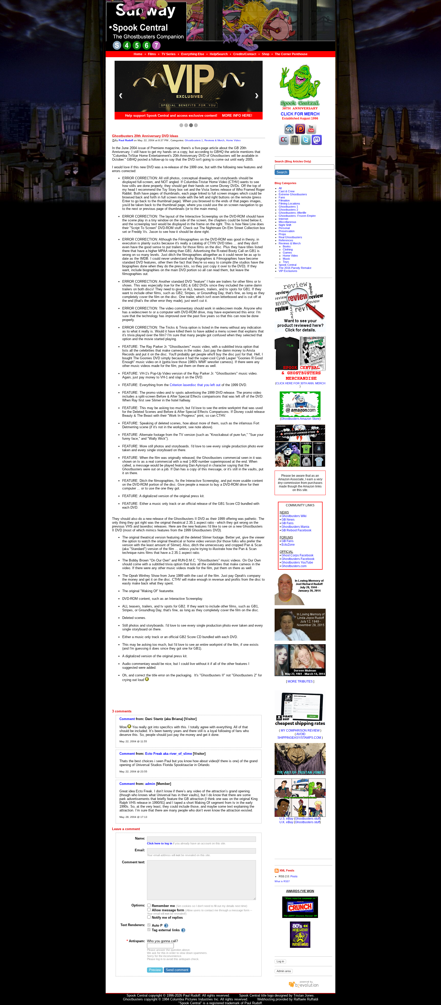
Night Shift (285, 224)
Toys (286, 261)
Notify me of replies (167, 917)
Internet (283, 218)
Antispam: (136, 941)
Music (286, 258)
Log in (280, 961)
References (286, 240)
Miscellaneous (287, 221)
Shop (265, 54)
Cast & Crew (287, 191)
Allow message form (167, 910)
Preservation (287, 231)
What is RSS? (282, 881)
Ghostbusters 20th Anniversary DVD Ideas (145, 136)
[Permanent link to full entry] (113, 140)
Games (287, 252)
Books (287, 246)
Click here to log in (159, 843)
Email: (140, 850)
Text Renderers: (132, 925)
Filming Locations (289, 203)
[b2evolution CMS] (303, 987)
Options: (138, 905)
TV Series (169, 54)
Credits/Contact (244, 54)
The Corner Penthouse (291, 54)
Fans (282, 197)
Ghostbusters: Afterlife (292, 212)
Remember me (163, 906)
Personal (284, 228)
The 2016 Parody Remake (295, 267)
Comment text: (133, 862)
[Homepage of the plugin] (166, 925)
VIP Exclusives (288, 270)
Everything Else (192, 54)
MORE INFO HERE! (237, 116)
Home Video (233, 140)
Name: (140, 838)
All (280, 188)
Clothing (288, 249)
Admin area (284, 971)
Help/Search (219, 54)
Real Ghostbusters (290, 237)
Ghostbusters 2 (288, 209)
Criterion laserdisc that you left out (195, 385)
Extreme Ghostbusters (293, 194)
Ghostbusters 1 (194, 140)
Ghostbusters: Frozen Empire (297, 215)
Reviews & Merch (214, 140)
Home (138, 54)
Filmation (284, 200)
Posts (294, 876)
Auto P (157, 925)
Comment (127, 719)
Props (282, 234)
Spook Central (287, 264)
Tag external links (166, 930)
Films (152, 54)
